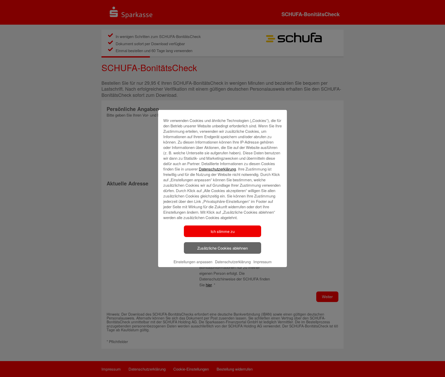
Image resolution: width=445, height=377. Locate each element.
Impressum (262, 261)
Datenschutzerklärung (217, 169)
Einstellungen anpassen (193, 261)
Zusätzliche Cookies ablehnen (222, 248)
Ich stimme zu (223, 231)
